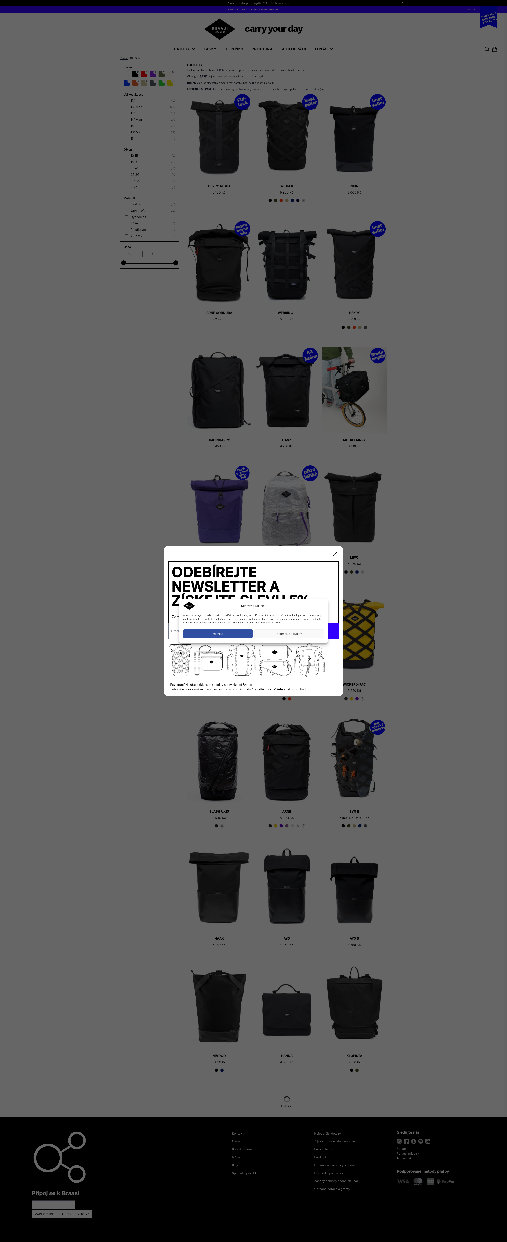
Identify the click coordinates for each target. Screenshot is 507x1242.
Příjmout (217, 634)
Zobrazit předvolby (289, 634)
